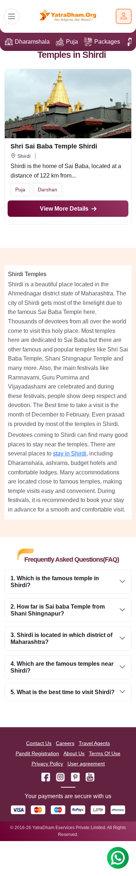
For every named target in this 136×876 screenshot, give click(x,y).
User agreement (86, 763)
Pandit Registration (37, 753)
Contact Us (38, 743)
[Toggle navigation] (11, 16)
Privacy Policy (47, 763)
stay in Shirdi (69, 453)
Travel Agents (94, 743)
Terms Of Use (104, 753)
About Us (74, 753)
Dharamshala (32, 42)
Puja (72, 42)
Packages (107, 42)
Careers (65, 743)
